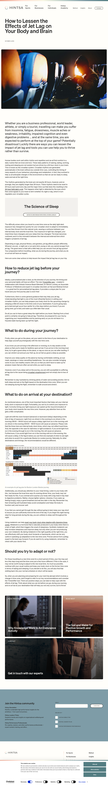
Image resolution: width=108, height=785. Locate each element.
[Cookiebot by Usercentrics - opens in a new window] (10, 782)
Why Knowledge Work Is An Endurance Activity (32, 629)
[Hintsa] (14, 7)
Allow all (95, 764)
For (27, 7)
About (90, 8)
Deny (94, 774)
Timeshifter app (48, 282)
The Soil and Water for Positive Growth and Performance (79, 628)
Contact (98, 8)
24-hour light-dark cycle (14, 189)
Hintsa (64, 7)
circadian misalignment (37, 372)
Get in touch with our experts (25, 673)
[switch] (45, 782)
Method (75, 8)
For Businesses (71, 756)
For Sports (69, 753)
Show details (82, 782)
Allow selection (95, 769)
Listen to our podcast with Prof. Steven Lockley (41, 214)
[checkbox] (79, 722)
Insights (82, 8)
